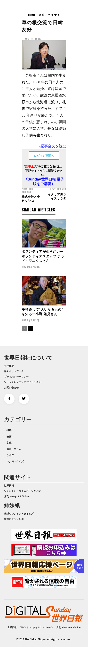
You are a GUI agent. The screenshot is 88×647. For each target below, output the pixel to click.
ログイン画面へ (44, 155)
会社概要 (9, 366)
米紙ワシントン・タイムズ (19, 513)
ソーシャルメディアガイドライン (22, 382)
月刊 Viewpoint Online (16, 496)
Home (32, 14)
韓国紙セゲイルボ (14, 519)
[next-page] (30, 328)
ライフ (10, 455)
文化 (9, 442)
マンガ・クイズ (15, 461)
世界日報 (9, 485)
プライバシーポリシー (16, 376)
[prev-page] (24, 328)
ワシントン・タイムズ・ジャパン (22, 491)
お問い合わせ (11, 387)
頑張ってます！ (49, 14)
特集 (9, 430)
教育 (9, 436)
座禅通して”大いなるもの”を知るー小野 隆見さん (42, 311)
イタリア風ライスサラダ (57, 196)
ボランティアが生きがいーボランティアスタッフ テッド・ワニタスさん (43, 256)
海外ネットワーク (14, 371)
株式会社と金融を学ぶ (31, 198)
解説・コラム (14, 449)
